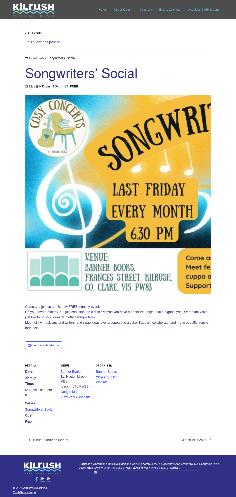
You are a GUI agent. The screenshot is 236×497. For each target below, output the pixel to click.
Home (103, 9)
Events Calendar (170, 9)
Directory (146, 9)
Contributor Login (24, 492)
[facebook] (36, 479)
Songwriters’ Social (39, 409)
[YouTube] (49, 479)
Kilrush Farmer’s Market (50, 439)
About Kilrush (123, 9)
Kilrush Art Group (194, 439)
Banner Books (70, 371)
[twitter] (43, 479)
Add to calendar (44, 345)
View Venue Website (75, 396)
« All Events (33, 33)
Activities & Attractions (203, 9)
